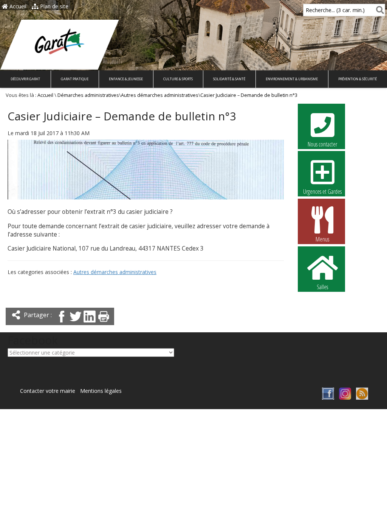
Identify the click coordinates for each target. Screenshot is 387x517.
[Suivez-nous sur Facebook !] (328, 397)
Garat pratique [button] (74, 78)
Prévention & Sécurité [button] (357, 78)
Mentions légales (101, 390)
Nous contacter (322, 144)
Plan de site (53, 6)
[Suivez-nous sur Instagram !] (345, 397)
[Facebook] (62, 323)
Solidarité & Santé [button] (229, 78)
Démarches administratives (88, 95)
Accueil (17, 6)
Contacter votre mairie (47, 390)
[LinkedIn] (90, 323)
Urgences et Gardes (322, 191)
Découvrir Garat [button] (25, 78)
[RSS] (362, 397)
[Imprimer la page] (104, 323)
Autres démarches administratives (159, 95)
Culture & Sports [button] (178, 78)
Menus (322, 239)
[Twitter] (76, 323)
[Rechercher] (378, 10)
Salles (322, 287)
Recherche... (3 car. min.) (335, 10)
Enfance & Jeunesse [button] (126, 78)
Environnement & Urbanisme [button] (292, 78)
